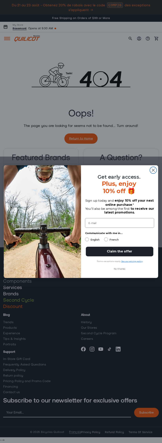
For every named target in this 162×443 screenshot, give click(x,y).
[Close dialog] (153, 170)
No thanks (119, 268)
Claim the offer (119, 251)
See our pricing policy (132, 261)
